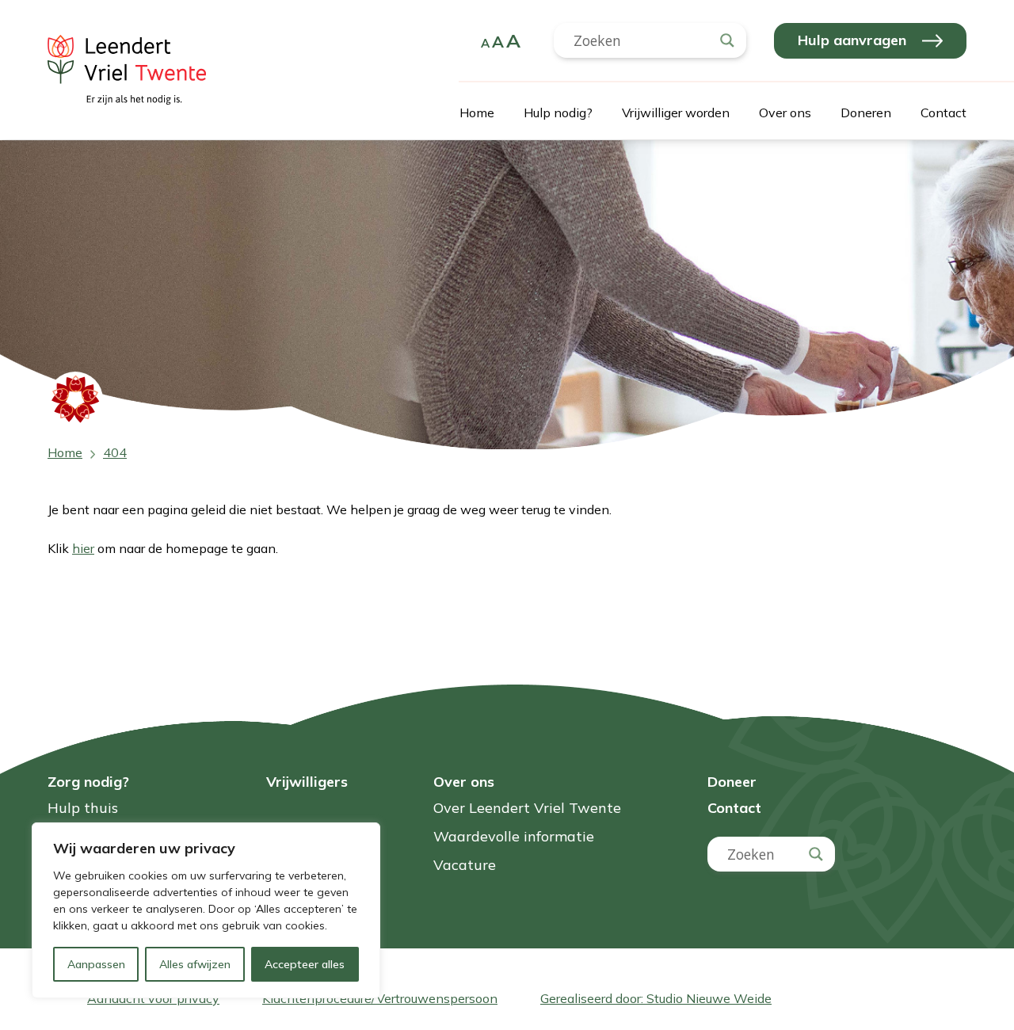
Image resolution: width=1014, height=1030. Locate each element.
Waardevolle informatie (513, 837)
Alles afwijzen (195, 964)
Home (476, 112)
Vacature (464, 865)
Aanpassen (96, 964)
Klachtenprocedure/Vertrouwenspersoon (379, 998)
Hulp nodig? (558, 112)
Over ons (785, 112)
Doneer (732, 781)
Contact (943, 112)
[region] (206, 910)
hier (83, 548)
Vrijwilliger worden (676, 112)
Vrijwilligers (307, 781)
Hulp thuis (83, 808)
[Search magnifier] (727, 40)
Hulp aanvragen (852, 40)
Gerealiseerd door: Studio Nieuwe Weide (656, 998)
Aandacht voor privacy (153, 998)
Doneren (866, 112)
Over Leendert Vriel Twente (527, 808)
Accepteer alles (305, 964)
